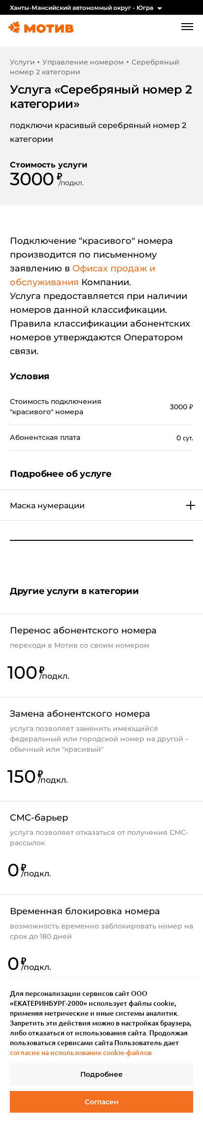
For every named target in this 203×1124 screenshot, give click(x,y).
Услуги (22, 62)
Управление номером (82, 62)
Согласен (102, 1101)
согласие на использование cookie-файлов (81, 1052)
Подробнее (101, 1074)
